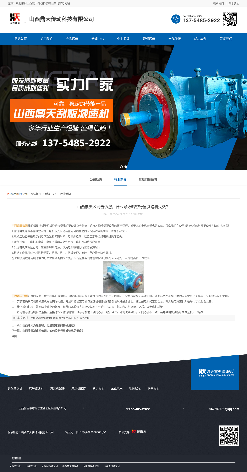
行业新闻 (65, 193)
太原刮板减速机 (50, 466)
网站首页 (35, 193)
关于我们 (233, 3)
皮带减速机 (36, 388)
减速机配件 (57, 388)
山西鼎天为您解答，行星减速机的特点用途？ (49, 325)
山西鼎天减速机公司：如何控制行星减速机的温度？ (53, 330)
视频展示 (135, 388)
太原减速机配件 (91, 466)
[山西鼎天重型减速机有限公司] (216, 379)
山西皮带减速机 (70, 466)
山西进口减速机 (112, 466)
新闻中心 (50, 193)
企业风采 (117, 388)
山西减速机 (31, 466)
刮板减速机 (15, 388)
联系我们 (218, 3)
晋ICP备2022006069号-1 (91, 432)
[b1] (123, 107)
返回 (14, 336)
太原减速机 (15, 466)
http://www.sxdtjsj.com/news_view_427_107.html (60, 317)
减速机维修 (78, 388)
